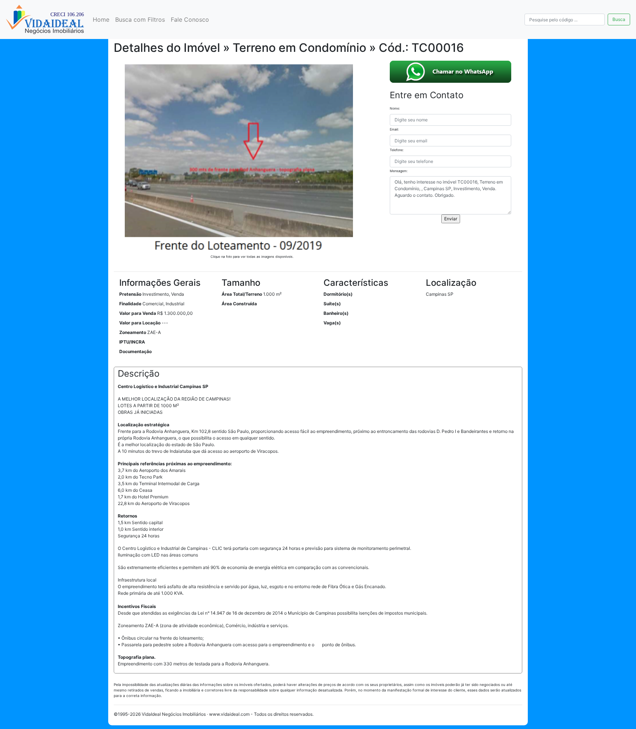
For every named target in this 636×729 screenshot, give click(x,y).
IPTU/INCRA (132, 342)
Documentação (135, 351)
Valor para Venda (137, 313)
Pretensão (130, 294)
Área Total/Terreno (242, 294)
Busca (618, 19)
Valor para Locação (139, 323)
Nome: (395, 108)
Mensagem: (398, 171)
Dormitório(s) (338, 294)
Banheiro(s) (336, 313)
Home (101, 19)
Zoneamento (132, 332)
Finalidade (130, 303)
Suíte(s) (332, 303)
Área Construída (239, 303)
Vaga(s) (332, 323)
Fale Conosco (190, 19)
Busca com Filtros (140, 19)
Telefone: (396, 150)
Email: (394, 129)
